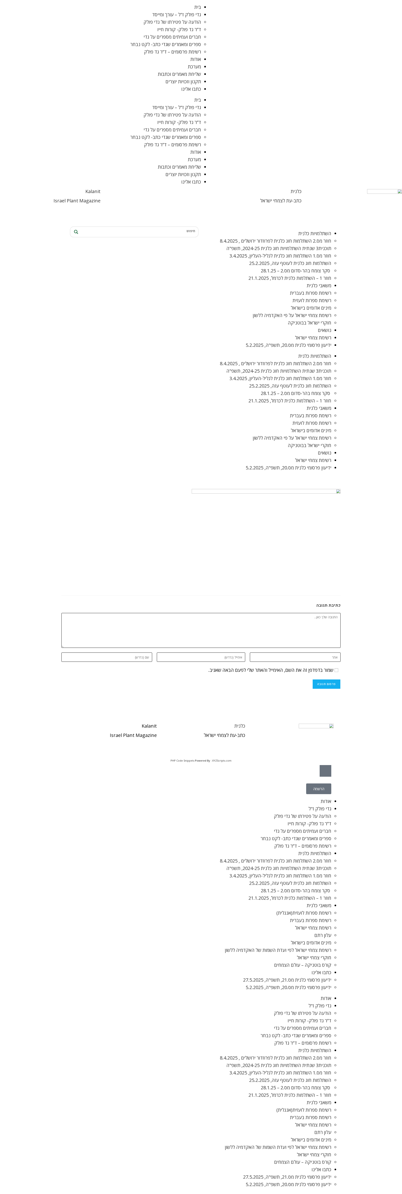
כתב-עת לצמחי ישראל (281, 200)
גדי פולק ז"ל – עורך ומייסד (176, 14)
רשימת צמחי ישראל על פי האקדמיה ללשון (292, 315)
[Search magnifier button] (75, 232)
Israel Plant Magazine (77, 200)
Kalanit (92, 191)
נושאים (324, 330)
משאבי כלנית (319, 285)
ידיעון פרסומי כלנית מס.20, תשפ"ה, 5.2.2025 (288, 345)
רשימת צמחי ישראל (313, 337)
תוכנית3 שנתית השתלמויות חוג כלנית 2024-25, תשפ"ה (278, 248)
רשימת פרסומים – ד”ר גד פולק (172, 52)
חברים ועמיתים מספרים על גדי (172, 37)
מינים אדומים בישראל (311, 308)
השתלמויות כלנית (314, 233)
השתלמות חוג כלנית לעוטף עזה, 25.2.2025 (290, 263)
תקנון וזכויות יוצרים (183, 81)
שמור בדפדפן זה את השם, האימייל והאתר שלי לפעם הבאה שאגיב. (270, 670)
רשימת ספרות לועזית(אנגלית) (303, 913)
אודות (195, 59)
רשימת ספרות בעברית (310, 293)
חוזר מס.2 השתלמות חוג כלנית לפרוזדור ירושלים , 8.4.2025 (275, 241)
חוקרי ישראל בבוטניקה (309, 323)
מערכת (194, 67)
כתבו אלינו (191, 89)
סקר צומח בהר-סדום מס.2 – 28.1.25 (296, 271)
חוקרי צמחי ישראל (314, 957)
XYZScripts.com (221, 760)
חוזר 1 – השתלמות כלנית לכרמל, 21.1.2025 (289, 278)
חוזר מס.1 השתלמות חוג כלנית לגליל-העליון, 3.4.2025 (280, 256)
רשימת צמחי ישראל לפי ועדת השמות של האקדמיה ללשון (278, 950)
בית (197, 7)
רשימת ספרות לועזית (311, 300)
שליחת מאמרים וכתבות (179, 74)
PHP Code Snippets (182, 760)
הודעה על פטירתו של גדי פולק (172, 22)
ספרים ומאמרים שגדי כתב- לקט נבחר (165, 44)
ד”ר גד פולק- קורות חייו (179, 29)
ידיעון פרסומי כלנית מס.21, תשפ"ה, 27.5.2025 (287, 980)
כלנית (296, 191)
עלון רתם (322, 935)
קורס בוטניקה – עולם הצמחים (302, 965)
